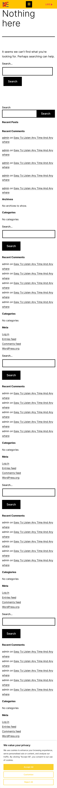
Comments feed (11, 343)
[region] (28, 764)
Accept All (28, 767)
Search (6, 107)
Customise (28, 774)
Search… (7, 63)
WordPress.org (10, 348)
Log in (5, 334)
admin (5, 137)
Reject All (28, 782)
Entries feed (9, 339)
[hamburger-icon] (29, 4)
